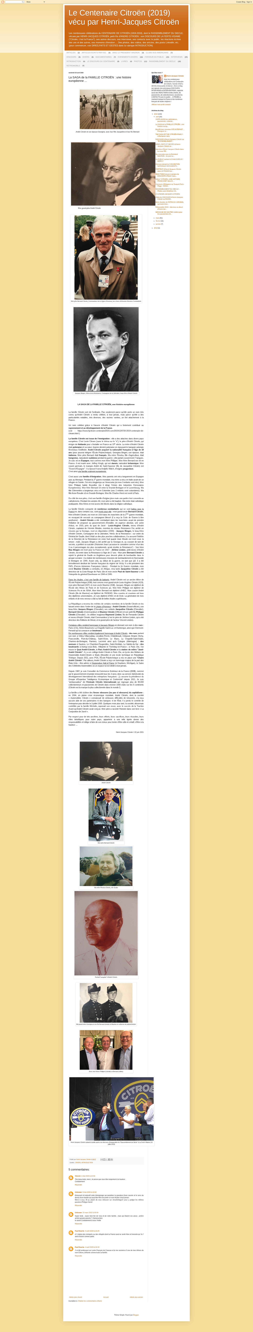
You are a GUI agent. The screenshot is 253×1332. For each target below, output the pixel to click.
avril (157, 117)
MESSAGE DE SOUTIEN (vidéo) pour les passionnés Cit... (168, 213)
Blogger (136, 1315)
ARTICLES (70, 53)
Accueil (106, 1297)
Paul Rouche (79, 1231)
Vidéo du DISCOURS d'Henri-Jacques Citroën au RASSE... (169, 198)
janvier (158, 224)
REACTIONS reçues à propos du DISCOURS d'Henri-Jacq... (167, 175)
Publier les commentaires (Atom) (90, 1301)
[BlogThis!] (104, 1159)
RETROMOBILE (73, 66)
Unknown (78, 1192)
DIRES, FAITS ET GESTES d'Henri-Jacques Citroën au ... (168, 145)
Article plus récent (75, 1297)
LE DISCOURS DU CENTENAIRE (101, 61)
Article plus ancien (136, 1297)
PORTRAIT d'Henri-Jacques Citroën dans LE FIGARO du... (168, 170)
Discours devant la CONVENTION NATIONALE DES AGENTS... (167, 165)
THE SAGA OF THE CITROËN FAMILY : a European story (169, 135)
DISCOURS (71, 57)
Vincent (78, 1176)
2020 (156, 114)
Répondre (78, 1185)
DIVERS (85, 57)
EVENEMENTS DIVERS (128, 57)
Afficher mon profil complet (161, 104)
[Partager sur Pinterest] (111, 1159)
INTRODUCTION (74, 61)
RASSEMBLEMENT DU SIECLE (162, 61)
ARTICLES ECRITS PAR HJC (94, 53)
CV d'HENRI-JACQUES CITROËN (167, 194)
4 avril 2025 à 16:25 (92, 1231)
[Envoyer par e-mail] (101, 1159)
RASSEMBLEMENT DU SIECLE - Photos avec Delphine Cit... (167, 190)
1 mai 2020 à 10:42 (88, 1176)
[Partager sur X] (106, 1159)
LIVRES (124, 61)
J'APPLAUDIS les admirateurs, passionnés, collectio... (166, 120)
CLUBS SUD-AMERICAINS (157, 53)
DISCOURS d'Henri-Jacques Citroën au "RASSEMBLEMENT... (169, 140)
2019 (156, 228)
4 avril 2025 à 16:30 (92, 1247)
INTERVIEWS (176, 57)
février (158, 221)
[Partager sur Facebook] (109, 1159)
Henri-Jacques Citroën (175, 76)
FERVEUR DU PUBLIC (154, 57)
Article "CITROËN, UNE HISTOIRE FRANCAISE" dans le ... (167, 180)
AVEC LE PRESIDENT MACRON (126, 53)
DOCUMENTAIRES (103, 57)
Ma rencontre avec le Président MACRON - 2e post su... (166, 155)
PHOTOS (138, 61)
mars (158, 218)
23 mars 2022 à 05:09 (90, 1213)
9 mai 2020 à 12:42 (89, 1192)
